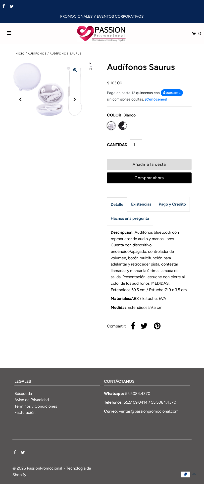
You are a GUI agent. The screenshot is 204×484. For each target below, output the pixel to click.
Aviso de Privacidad (31, 399)
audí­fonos (37, 53)
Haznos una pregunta (130, 218)
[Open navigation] (9, 33)
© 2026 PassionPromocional (37, 468)
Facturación (25, 412)
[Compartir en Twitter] (144, 326)
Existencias (141, 204)
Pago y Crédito (172, 204)
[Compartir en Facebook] (133, 326)
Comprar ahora (149, 177)
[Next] (74, 99)
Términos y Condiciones (35, 406)
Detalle (117, 204)
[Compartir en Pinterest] (157, 326)
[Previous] (20, 99)
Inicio (19, 53)
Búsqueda (23, 393)
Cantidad (117, 144)
